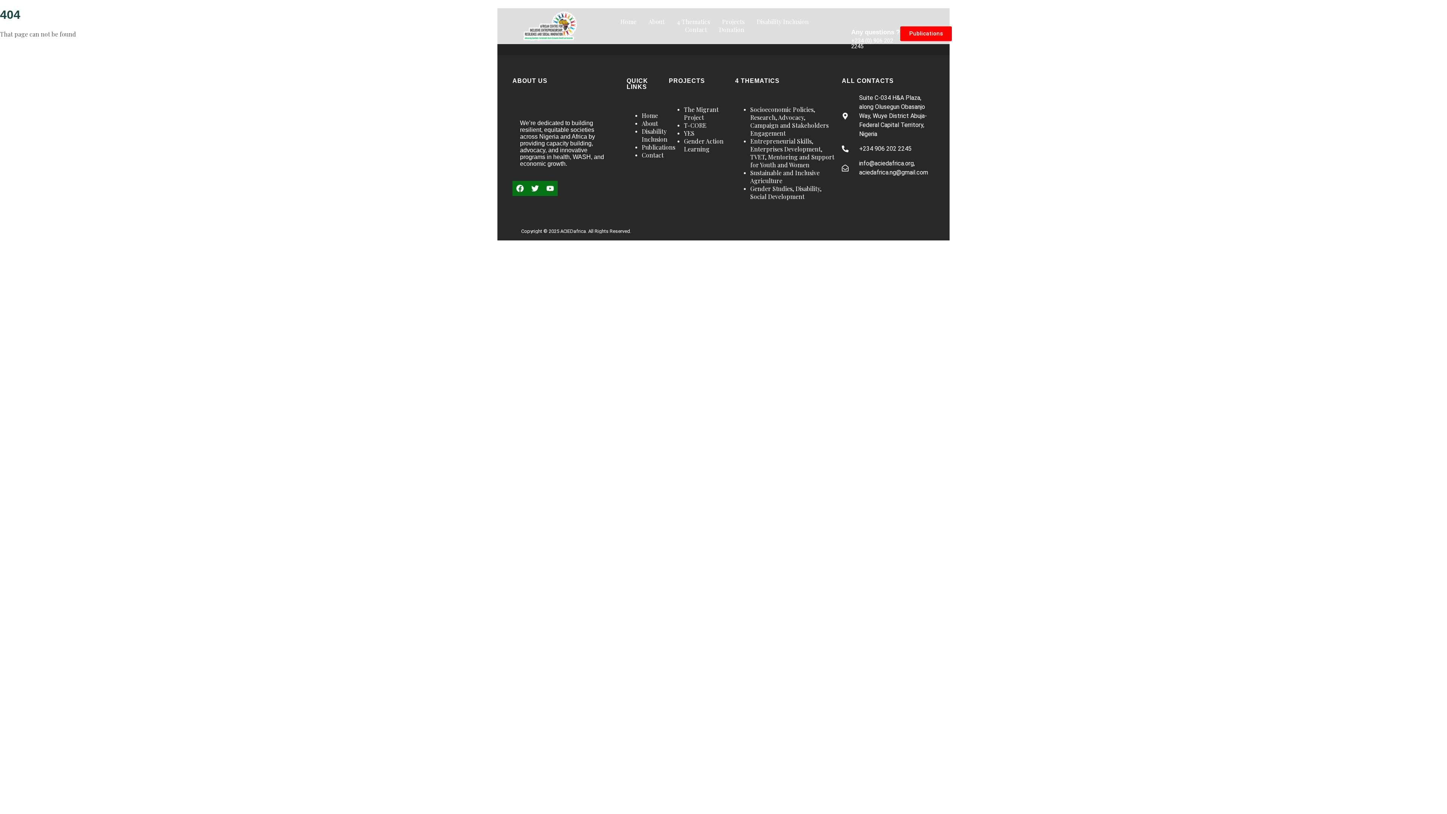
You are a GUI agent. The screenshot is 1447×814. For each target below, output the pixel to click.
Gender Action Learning (704, 145)
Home (628, 22)
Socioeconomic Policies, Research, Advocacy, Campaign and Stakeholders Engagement (789, 121)
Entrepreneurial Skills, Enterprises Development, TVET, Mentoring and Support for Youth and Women (792, 153)
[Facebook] (520, 188)
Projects (733, 22)
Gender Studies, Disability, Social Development (785, 192)
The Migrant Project (701, 113)
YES (689, 133)
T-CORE (695, 125)
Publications (658, 147)
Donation (731, 30)
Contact (696, 30)
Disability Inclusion (783, 22)
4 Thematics (693, 22)
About (657, 22)
